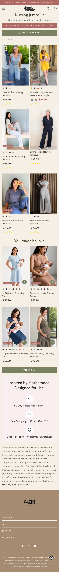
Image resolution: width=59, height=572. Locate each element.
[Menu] (3, 8)
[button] (48, 8)
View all (29, 370)
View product (24, 282)
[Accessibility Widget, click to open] (51, 558)
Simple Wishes (16, 557)
